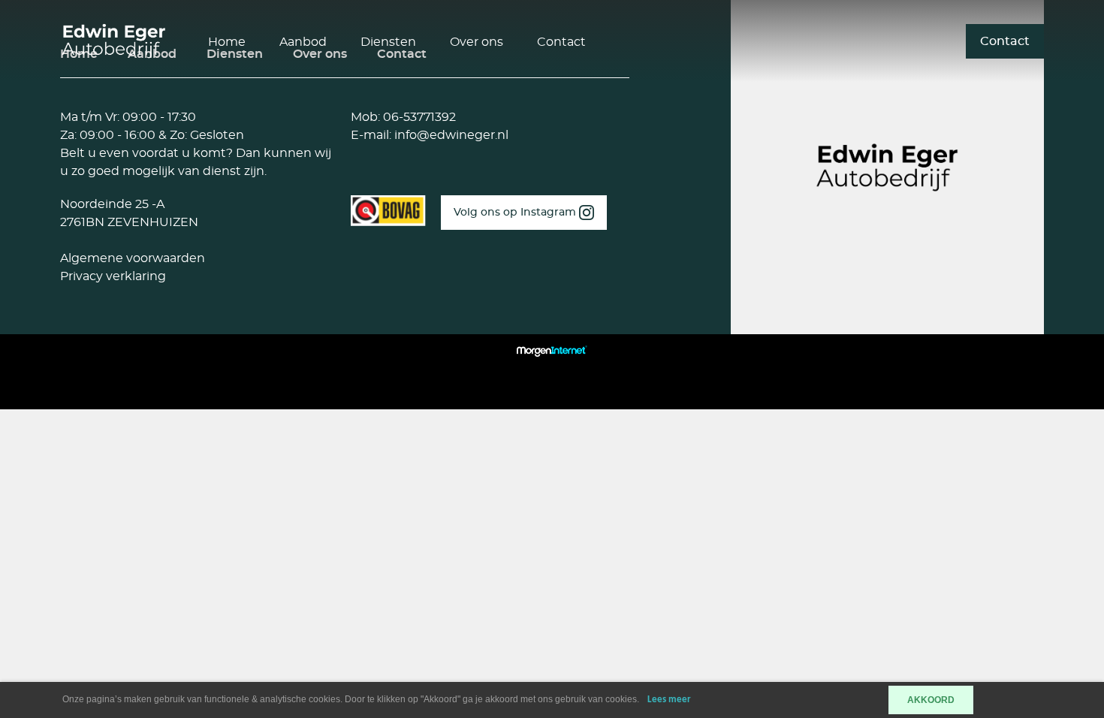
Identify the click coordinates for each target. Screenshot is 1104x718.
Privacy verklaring (113, 276)
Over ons (476, 42)
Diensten (388, 42)
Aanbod (303, 42)
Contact (561, 42)
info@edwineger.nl (449, 135)
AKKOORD (931, 700)
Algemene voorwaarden (132, 258)
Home (227, 42)
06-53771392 (418, 117)
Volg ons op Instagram (516, 212)
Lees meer (669, 699)
